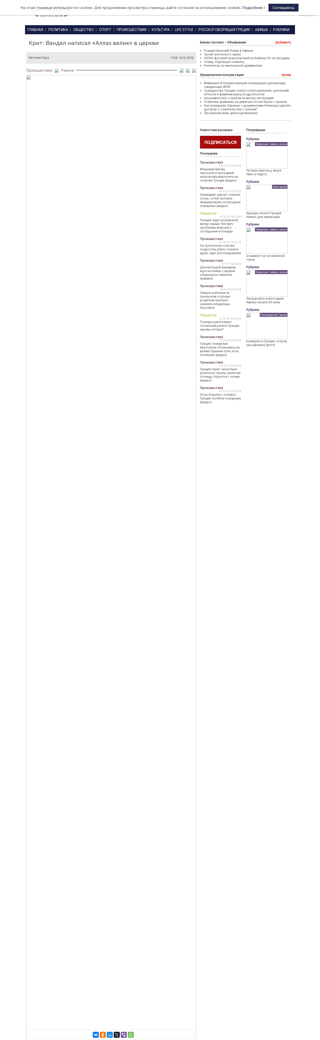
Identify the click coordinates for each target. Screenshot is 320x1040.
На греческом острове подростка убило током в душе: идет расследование (220, 249)
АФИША (261, 29)
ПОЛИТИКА (58, 29)
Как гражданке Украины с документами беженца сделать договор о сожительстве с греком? (247, 107)
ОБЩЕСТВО (83, 29)
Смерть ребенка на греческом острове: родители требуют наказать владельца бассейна (215, 300)
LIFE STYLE (184, 29)
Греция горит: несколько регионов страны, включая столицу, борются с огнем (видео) (220, 374)
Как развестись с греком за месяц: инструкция (239, 98)
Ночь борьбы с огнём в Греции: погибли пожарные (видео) (220, 398)
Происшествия (39, 70)
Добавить (283, 42)
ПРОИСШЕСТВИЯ (131, 29)
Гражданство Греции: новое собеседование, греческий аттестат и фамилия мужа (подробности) (246, 92)
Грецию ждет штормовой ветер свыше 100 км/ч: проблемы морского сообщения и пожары (219, 225)
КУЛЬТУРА (161, 29)
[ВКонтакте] (96, 1035)
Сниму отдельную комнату (224, 62)
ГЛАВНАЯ (35, 29)
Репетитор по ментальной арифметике (233, 65)
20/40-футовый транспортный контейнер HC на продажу (247, 58)
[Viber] (124, 1035)
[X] (117, 1035)
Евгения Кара (39, 57)
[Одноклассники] (103, 1035)
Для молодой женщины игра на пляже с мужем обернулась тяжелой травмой (218, 272)
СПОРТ (105, 29)
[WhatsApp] (131, 1035)
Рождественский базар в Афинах (229, 50)
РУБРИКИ (281, 29)
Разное (67, 70)
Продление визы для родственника (231, 113)
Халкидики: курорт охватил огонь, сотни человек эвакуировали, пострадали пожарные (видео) (220, 200)
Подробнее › (253, 7)
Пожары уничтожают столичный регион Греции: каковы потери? (220, 325)
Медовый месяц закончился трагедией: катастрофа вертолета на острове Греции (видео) (219, 174)
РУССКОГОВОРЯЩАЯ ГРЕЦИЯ (224, 29)
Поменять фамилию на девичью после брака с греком (245, 102)
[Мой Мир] (110, 1035)
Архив (286, 75)
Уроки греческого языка (222, 54)
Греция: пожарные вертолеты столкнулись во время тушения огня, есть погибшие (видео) (220, 349)
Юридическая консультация (222, 75)
